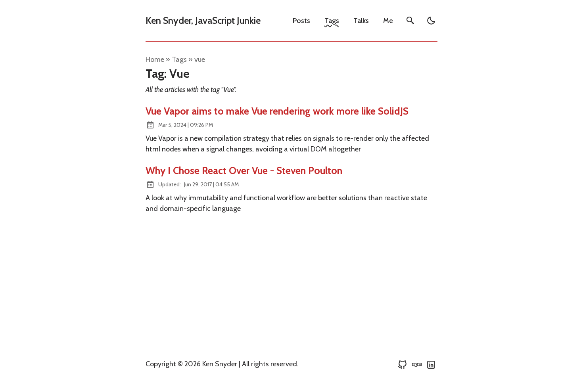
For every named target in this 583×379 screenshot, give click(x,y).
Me (388, 20)
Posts (301, 20)
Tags (331, 20)
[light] (431, 20)
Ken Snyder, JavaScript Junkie (203, 20)
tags (179, 59)
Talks (361, 20)
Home (155, 59)
